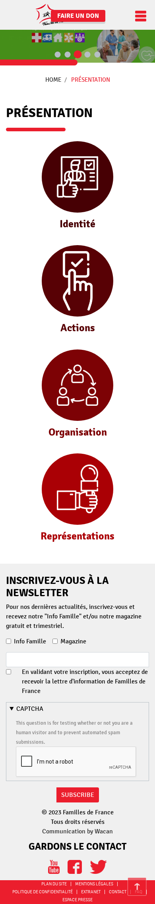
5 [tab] (97, 55)
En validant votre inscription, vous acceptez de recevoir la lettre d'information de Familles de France (85, 681)
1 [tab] (57, 55)
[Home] (38, 15)
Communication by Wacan (77, 831)
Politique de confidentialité (42, 892)
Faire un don (78, 16)
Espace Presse (77, 900)
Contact (117, 892)
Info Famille (30, 641)
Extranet (91, 892)
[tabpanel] (77, 31)
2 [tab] (67, 55)
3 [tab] (77, 54)
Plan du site (54, 884)
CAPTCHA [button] (29, 709)
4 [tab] (87, 55)
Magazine (73, 641)
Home (53, 79)
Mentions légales (94, 884)
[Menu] (138, 16)
